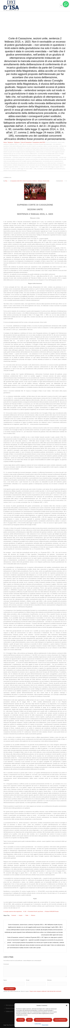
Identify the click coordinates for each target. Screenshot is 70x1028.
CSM (25, 911)
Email (27, 980)
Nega (29, 1019)
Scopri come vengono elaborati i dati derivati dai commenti (45, 991)
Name (5, 980)
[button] (66, 1005)
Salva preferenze (60, 1019)
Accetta (20, 1019)
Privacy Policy (45, 1025)
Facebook (13, 915)
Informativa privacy (11, 1005)
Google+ (21, 915)
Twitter (26, 915)
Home (5, 142)
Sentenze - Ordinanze (14, 142)
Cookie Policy (38, 1023)
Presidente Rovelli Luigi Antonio (35, 911)
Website (49, 980)
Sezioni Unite (46, 181)
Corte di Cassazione (26, 142)
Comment (6, 964)
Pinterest (33, 915)
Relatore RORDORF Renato (52, 911)
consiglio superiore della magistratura (13, 911)
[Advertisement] (35, 24)
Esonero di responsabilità (12, 1008)
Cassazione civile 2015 (39, 142)
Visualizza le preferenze (43, 1019)
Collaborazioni (9, 1011)
